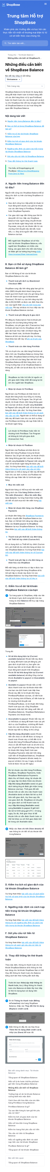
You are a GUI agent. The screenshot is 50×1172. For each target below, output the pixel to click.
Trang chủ (12, 55)
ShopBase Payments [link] (35, 516)
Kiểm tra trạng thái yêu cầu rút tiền (23, 1129)
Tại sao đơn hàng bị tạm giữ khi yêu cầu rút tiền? (24, 1111)
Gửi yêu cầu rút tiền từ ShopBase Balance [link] (25, 156)
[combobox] (22, 86)
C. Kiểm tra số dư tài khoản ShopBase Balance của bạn (23, 588)
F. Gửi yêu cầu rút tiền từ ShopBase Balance (20, 935)
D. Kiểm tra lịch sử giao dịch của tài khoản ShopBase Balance (24, 886)
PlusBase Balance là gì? (18, 1146)
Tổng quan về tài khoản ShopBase (23, 1150)
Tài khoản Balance (25, 55)
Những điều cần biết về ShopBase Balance (23, 1089)
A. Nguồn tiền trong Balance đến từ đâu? (24, 185)
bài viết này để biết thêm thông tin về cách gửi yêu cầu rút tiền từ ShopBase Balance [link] (24, 945)
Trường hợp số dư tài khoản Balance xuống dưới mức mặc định (24, 1095)
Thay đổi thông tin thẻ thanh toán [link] (23, 161)
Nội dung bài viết (16, 116)
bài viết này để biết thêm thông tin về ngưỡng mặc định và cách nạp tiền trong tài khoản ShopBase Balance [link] (24, 923)
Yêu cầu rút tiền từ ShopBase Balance (21, 1134)
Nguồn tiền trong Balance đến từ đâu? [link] (24, 121)
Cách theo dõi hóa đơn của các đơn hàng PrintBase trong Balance (24, 1101)
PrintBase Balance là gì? (19, 1107)
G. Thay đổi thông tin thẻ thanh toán (24, 957)
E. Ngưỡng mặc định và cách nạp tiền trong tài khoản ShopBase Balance (25, 911)
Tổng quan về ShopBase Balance (22, 1078)
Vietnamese (12, 79)
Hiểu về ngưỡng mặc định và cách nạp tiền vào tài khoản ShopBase (23, 1141)
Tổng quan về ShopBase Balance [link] (22, 1163)
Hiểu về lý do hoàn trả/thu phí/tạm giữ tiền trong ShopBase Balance (23, 1082)
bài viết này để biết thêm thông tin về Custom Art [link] (24, 552)
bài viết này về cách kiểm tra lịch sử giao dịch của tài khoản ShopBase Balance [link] (25, 896)
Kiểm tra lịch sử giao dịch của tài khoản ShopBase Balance (22, 1118)
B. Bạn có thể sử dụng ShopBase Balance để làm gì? (24, 266)
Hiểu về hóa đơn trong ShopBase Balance (22, 1124)
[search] (26, 43)
